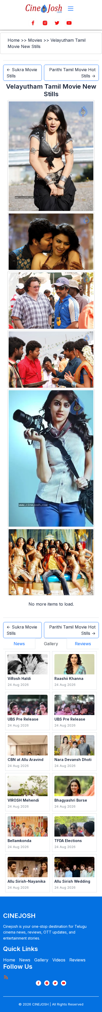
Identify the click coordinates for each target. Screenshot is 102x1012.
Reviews (77, 959)
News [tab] (19, 643)
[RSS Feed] (5, 977)
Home (14, 40)
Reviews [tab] (83, 643)
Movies (35, 40)
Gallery (41, 959)
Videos (58, 959)
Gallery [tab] (51, 643)
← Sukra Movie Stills (22, 72)
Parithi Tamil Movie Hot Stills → (72, 72)
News (24, 959)
